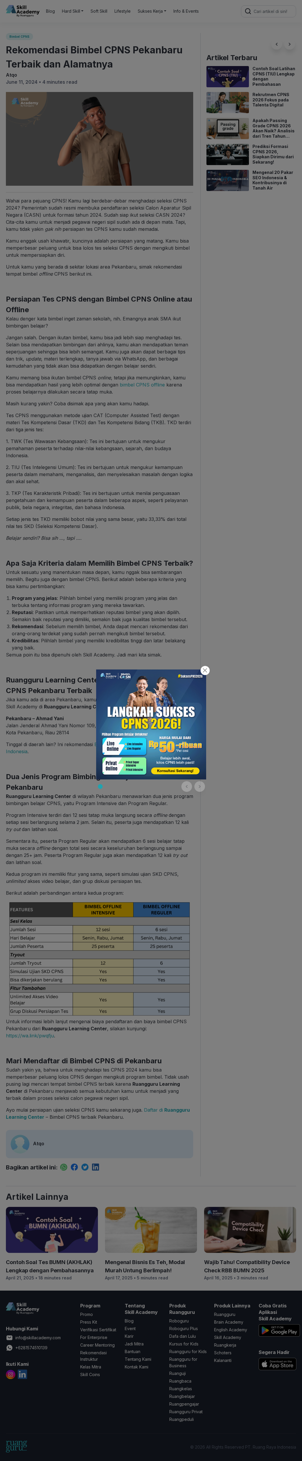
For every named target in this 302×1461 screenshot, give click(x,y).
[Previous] (186, 786)
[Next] (199, 786)
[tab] (100, 786)
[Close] (205, 670)
